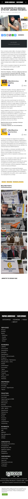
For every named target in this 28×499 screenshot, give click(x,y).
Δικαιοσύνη (4, 401)
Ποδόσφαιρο (4, 365)
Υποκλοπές (4, 423)
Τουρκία (3, 419)
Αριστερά (4, 397)
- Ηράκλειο (4, 335)
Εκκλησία (3, 352)
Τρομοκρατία (5, 421)
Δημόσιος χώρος (6, 449)
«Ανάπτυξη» (4, 458)
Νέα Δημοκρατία (6, 434)
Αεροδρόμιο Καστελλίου (8, 443)
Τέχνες (3, 389)
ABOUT (14, 322)
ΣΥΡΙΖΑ (3, 438)
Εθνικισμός (4, 402)
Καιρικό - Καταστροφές (7, 356)
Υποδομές (4, 466)
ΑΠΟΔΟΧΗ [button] (5, 494)
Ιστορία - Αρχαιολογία (7, 387)
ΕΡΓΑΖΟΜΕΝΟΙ (9, 181)
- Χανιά (3, 341)
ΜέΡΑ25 (3, 432)
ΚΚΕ (2, 430)
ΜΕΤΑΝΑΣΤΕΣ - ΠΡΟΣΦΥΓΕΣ (18, 181)
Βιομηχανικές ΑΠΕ (6, 447)
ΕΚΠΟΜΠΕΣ (6, 319)
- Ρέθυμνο (4, 339)
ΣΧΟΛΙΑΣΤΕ (21, 35)
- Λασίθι (3, 337)
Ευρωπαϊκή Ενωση (6, 406)
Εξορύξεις (4, 451)
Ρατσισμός (4, 367)
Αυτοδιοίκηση (5, 395)
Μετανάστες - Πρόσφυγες (8, 360)
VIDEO (24, 319)
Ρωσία (3, 416)
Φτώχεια (3, 376)
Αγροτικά (3, 460)
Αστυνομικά (4, 348)
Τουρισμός (4, 464)
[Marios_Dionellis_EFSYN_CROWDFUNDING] (14, 211)
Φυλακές (3, 378)
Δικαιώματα (4, 350)
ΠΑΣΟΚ (3, 436)
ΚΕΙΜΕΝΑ (16, 319)
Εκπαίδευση (4, 384)
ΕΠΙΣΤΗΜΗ (4, 181)
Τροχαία (3, 373)
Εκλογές (3, 404)
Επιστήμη (3, 385)
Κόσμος (3, 329)
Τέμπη (3, 369)
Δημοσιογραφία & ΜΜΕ (7, 399)
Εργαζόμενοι (4, 354)
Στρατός (3, 417)
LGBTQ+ (3, 346)
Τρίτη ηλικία (4, 371)
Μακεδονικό (4, 410)
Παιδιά (3, 363)
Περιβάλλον (4, 453)
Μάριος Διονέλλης (7, 12)
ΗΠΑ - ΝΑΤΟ (4, 408)
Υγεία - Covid (5, 375)
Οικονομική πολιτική (6, 462)
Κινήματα (4, 358)
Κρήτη (3, 333)
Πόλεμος (3, 414)
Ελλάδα (3, 331)
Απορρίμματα (5, 445)
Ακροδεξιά (4, 428)
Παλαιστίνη (4, 412)
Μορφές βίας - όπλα (7, 361)
